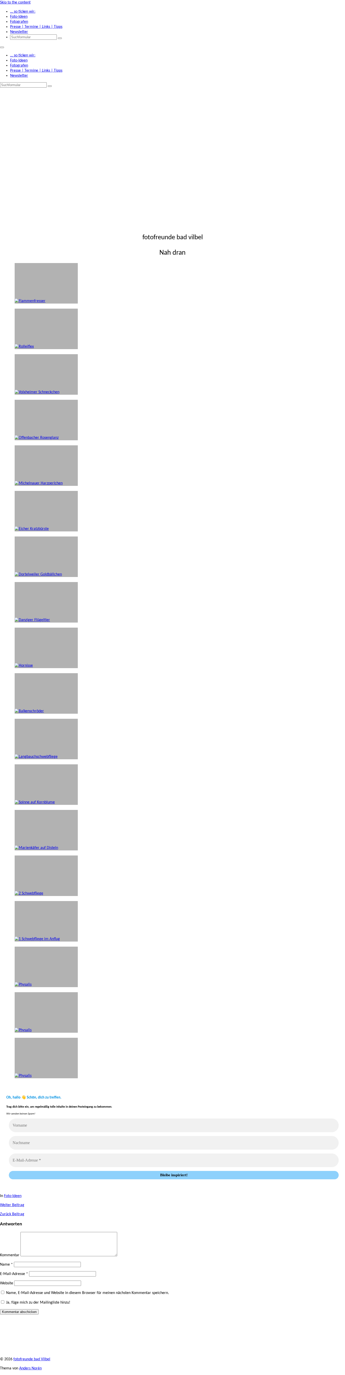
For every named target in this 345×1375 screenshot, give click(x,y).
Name (6, 1265)
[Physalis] (46, 1058)
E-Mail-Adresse (14, 1274)
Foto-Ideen (12, 1196)
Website (6, 1283)
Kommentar (9, 1255)
